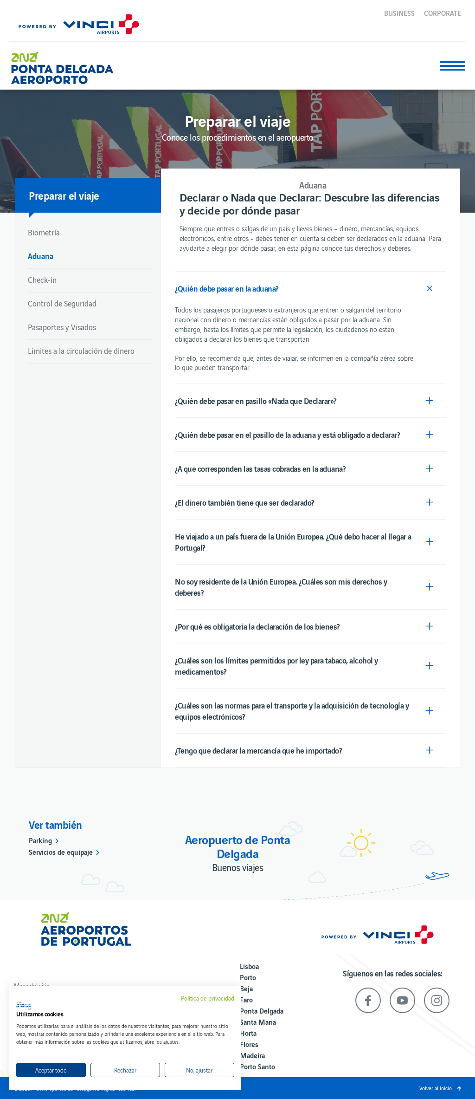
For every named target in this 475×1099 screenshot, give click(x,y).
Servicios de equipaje (61, 851)
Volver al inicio (435, 1088)
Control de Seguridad (62, 303)
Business (399, 12)
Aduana (40, 255)
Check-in (42, 279)
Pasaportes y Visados (62, 326)
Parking (40, 840)
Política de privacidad (207, 998)
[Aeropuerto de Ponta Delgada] (62, 64)
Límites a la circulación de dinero (81, 350)
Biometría (44, 232)
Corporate (442, 12)
